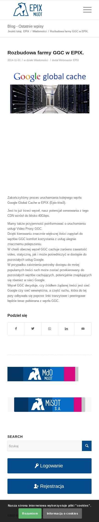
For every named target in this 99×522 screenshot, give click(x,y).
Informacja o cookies (62, 513)
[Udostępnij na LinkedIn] (66, 329)
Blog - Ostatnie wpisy (25, 26)
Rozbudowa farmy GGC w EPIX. (45, 52)
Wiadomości (41, 60)
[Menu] (85, 9)
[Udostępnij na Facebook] (16, 329)
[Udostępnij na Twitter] (33, 329)
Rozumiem (30, 513)
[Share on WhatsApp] (49, 329)
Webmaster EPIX (69, 60)
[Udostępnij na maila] (83, 329)
